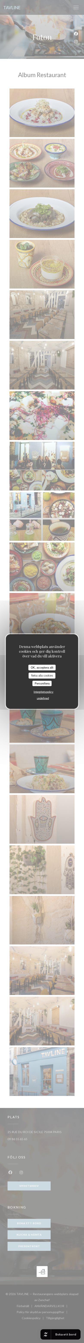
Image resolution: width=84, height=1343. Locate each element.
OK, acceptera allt (42, 667)
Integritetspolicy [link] (43, 692)
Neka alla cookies (42, 675)
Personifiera (42, 683)
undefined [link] (43, 698)
